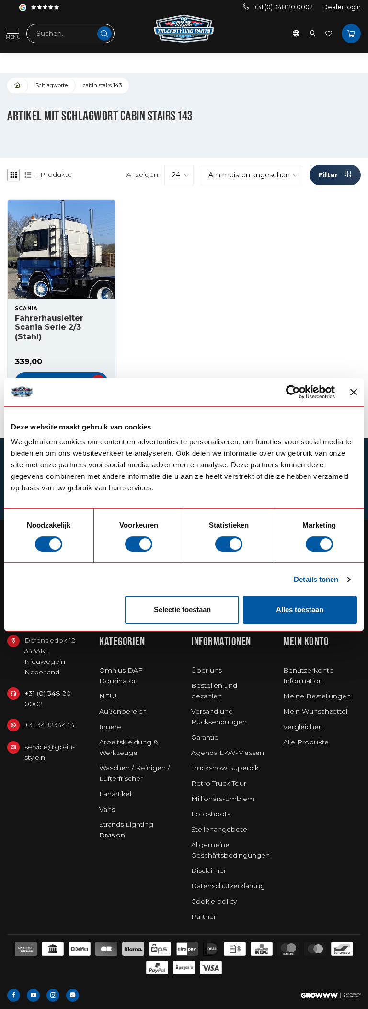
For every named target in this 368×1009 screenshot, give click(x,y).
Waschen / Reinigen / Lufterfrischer (134, 773)
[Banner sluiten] (353, 392)
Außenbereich (123, 711)
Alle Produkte (306, 742)
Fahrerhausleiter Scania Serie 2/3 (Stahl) (49, 327)
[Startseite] (17, 85)
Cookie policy (214, 901)
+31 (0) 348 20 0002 (283, 7)
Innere (110, 726)
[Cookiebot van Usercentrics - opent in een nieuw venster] (293, 392)
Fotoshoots (210, 814)
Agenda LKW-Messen (227, 752)
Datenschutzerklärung (228, 885)
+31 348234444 (49, 724)
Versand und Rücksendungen (219, 716)
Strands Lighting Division (126, 829)
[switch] (138, 544)
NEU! (107, 696)
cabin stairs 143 (102, 85)
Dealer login (341, 7)
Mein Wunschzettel (315, 711)
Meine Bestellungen (317, 696)
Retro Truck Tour (218, 783)
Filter (329, 175)
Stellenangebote (219, 829)
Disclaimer (208, 870)
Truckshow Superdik (225, 768)
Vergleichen (303, 726)
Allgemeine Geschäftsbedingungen (230, 849)
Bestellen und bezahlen (214, 690)
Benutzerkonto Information (308, 675)
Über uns (206, 670)
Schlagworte (51, 85)
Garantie (204, 737)
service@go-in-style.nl (49, 752)
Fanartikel (115, 793)
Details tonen (316, 579)
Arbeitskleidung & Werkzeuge (128, 747)
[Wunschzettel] (328, 33)
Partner (203, 916)
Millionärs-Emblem (222, 798)
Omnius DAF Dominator (120, 675)
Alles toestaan (299, 609)
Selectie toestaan (182, 609)
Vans (107, 809)
